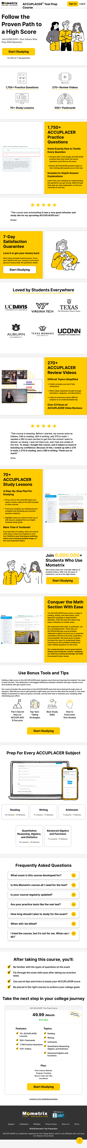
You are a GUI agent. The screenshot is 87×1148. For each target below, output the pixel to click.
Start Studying (18, 51)
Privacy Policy (51, 1124)
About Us (65, 1124)
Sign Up (73, 4)
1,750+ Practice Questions (22, 87)
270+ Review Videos (65, 87)
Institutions (24, 1124)
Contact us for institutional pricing (43, 1099)
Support (11, 1124)
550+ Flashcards (65, 107)
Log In (82, 4)
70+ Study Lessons (22, 107)
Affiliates (36, 1124)
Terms (76, 1124)
